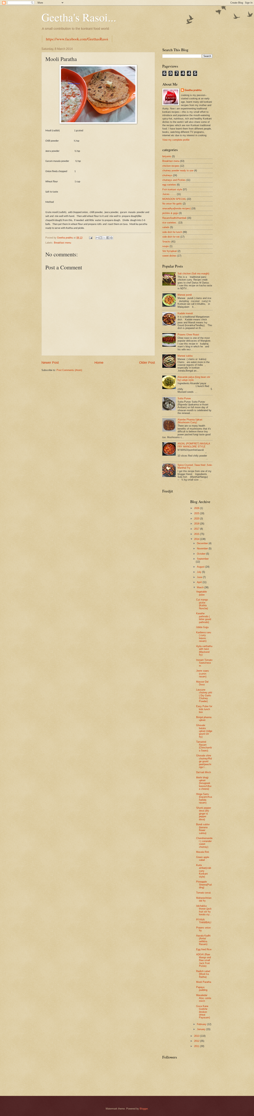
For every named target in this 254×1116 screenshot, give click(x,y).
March (200, 587)
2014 (197, 539)
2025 (197, 513)
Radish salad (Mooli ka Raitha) (203, 974)
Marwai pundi (185, 294)
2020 (197, 518)
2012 (197, 1041)
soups (165, 246)
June (200, 577)
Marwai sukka (185, 355)
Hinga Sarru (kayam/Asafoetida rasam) (204, 798)
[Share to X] (104, 238)
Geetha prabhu (193, 90)
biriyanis (166, 156)
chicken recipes (170, 165)
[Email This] (97, 238)
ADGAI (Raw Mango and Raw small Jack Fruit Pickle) (203, 960)
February (202, 1024)
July (199, 572)
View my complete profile (175, 139)
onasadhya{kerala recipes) (176, 208)
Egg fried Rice (203, 949)
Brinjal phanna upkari (203, 718)
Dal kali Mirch (203, 772)
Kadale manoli (185, 313)
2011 (197, 1046)
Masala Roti (202, 852)
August (201, 566)
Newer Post (50, 362)
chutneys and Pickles (174, 180)
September (203, 558)
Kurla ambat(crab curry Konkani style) (203, 871)
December (203, 543)
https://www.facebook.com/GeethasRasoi (77, 38)
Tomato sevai (203, 892)
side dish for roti (171, 236)
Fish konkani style (172, 189)
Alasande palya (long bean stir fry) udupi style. (194, 378)
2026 (197, 508)
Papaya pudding (201, 988)
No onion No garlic (172, 203)
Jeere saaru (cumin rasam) (202, 673)
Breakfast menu (62, 242)
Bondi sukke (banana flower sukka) (203, 828)
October (201, 553)
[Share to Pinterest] (111, 238)
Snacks (166, 241)
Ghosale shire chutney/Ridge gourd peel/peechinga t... (204, 761)
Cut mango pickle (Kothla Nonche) (202, 604)
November (203, 548)
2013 (197, 1036)
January (201, 1029)
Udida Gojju (202, 627)
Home (98, 362)
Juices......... (169, 194)
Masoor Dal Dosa (202, 683)
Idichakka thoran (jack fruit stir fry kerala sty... (204, 910)
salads (165, 227)
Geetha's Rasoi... (78, 17)
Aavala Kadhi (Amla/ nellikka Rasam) (203, 940)
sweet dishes (169, 255)
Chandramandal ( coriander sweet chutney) (204, 842)
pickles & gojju (170, 213)
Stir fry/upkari (169, 251)
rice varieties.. (170, 222)
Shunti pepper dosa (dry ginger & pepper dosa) (203, 813)
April (199, 582)
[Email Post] (90, 237)
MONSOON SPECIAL (174, 199)
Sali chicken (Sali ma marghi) (193, 273)
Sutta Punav (184, 398)
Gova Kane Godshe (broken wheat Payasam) (203, 1012)
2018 (197, 523)
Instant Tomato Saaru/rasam (204, 663)
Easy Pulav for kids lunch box (204, 709)
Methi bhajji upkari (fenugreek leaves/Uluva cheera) (204, 783)
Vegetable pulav (201, 593)
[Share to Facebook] (108, 238)
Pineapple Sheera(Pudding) (204, 884)
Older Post (147, 362)
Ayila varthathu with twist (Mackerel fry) (204, 650)
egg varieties (169, 184)
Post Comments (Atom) (69, 370)
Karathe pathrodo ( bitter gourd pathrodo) (203, 617)
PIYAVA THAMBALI (203, 921)
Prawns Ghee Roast (188, 334)
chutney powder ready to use (177, 170)
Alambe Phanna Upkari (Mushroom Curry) (190, 421)
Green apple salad (202, 858)
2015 (197, 534)
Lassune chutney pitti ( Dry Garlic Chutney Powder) (204, 695)
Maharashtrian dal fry (203, 899)
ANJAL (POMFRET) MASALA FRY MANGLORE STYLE (194, 445)
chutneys (167, 175)
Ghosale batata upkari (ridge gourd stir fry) (204, 731)
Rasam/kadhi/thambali (174, 218)
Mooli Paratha (203, 982)
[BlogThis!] (101, 238)
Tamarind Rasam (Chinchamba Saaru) (204, 746)
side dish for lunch (172, 232)
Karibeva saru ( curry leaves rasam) (203, 636)
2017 (197, 528)
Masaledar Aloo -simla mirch (203, 998)
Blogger (144, 1108)
